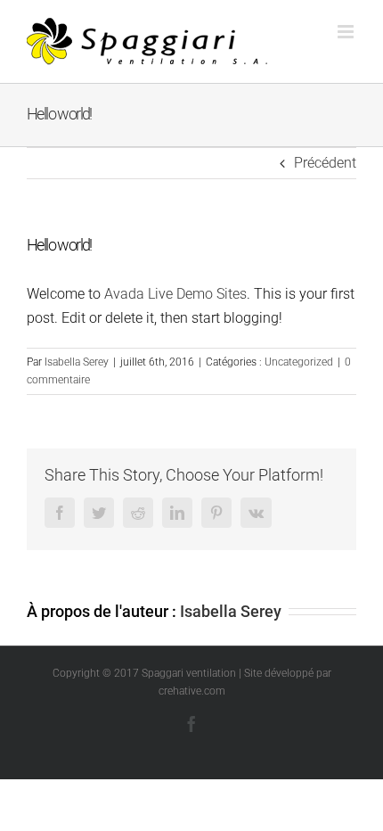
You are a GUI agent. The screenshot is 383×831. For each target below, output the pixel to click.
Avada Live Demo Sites (175, 293)
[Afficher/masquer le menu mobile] (347, 31)
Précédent (325, 162)
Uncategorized (299, 362)
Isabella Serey (77, 362)
